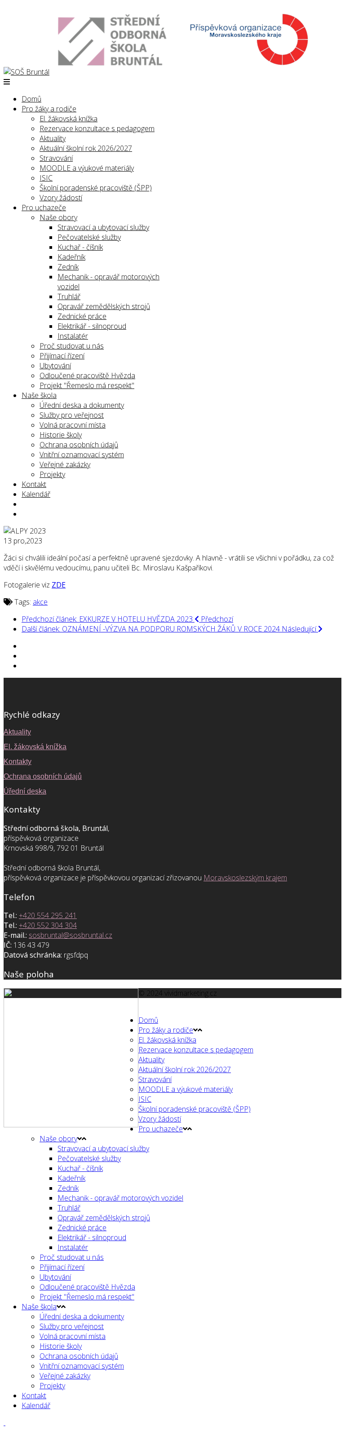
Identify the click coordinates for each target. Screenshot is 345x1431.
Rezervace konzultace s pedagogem (97, 128)
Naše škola (39, 395)
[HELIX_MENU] (7, 82)
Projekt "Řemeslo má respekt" (87, 385)
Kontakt (34, 484)
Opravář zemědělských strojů (104, 306)
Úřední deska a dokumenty (82, 405)
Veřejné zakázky (65, 464)
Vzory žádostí (61, 198)
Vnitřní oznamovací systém (82, 454)
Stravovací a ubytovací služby (103, 227)
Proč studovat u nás (72, 346)
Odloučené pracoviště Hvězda (87, 375)
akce (40, 602)
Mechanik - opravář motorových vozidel (120, 1198)
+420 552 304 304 (48, 925)
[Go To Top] (4, 1422)
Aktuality (53, 138)
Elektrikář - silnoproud (92, 326)
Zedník (68, 267)
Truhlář (69, 296)
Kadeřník (71, 257)
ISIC (46, 178)
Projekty (52, 474)
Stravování (56, 158)
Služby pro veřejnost (72, 415)
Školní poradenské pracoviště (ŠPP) (96, 188)
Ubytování (55, 366)
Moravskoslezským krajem (245, 878)
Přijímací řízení (62, 356)
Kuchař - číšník (80, 247)
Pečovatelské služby (89, 237)
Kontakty (17, 761)
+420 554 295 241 (48, 915)
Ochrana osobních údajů (79, 445)
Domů (31, 99)
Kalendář (36, 494)
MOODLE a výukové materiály (87, 168)
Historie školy (61, 435)
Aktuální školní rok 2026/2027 (86, 148)
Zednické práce (82, 316)
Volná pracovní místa (73, 425)
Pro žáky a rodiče (49, 109)
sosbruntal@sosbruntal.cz (70, 935)
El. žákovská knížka (68, 119)
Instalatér (73, 336)
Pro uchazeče (44, 207)
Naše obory (58, 217)
